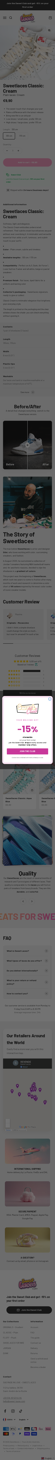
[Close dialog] (49, 699)
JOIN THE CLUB (27, 751)
